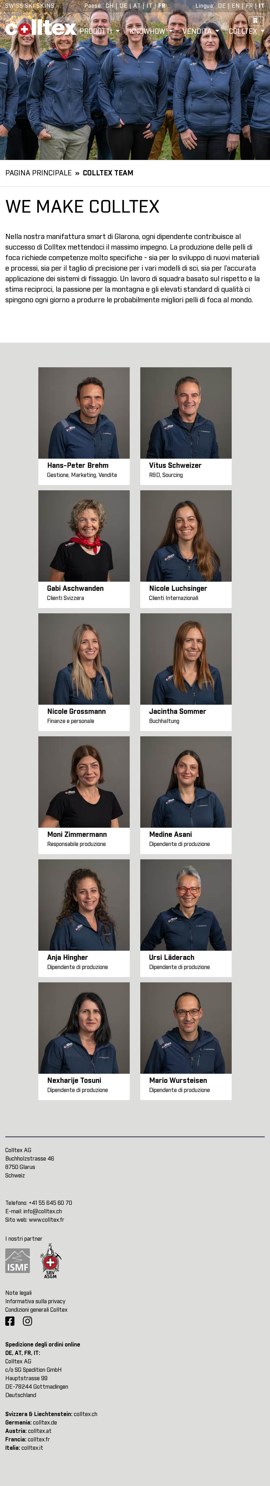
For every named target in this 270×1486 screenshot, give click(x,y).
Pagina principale (38, 173)
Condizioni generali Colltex (36, 1310)
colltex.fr (39, 1439)
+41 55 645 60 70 (50, 1203)
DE (124, 6)
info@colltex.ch (43, 1211)
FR (162, 6)
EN (236, 6)
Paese (92, 6)
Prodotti (96, 31)
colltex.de (45, 1423)
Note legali (18, 1293)
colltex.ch (85, 1414)
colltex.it (32, 1448)
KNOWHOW (148, 31)
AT (137, 6)
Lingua (204, 6)
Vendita (197, 31)
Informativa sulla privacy (35, 1301)
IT (150, 6)
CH (110, 6)
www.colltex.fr (46, 1220)
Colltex (244, 31)
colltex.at (40, 1431)
